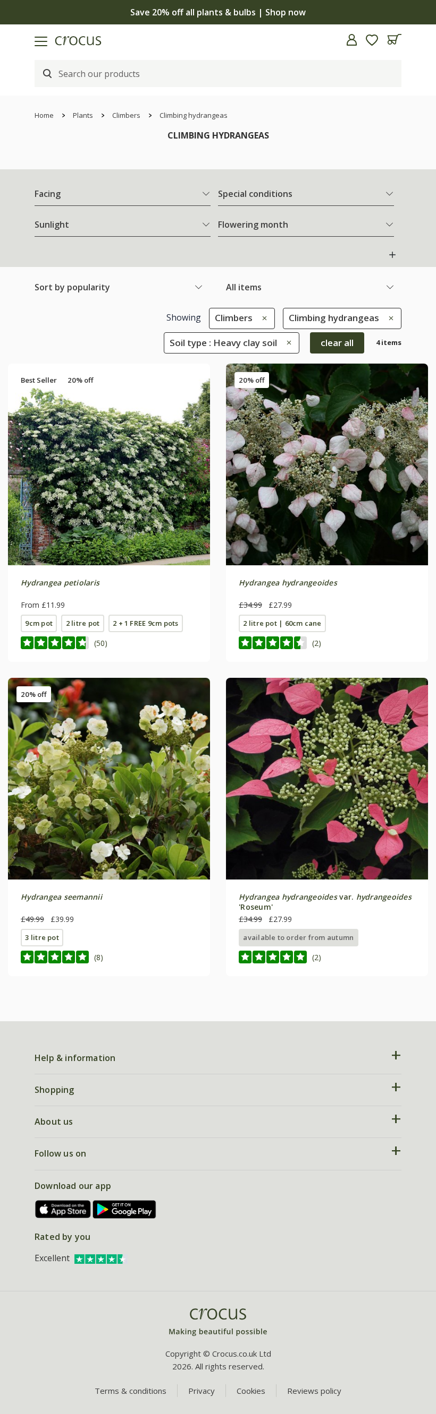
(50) (100, 643)
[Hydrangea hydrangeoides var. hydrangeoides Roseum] (327, 779)
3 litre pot (42, 937)
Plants (83, 115)
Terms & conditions (130, 1390)
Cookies (251, 1390)
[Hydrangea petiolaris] (109, 464)
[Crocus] (218, 1322)
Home (44, 115)
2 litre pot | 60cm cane (282, 623)
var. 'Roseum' (325, 901)
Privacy (201, 1390)
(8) (98, 957)
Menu (12, 40)
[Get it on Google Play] (124, 1209)
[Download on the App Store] (63, 1209)
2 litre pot (83, 623)
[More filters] (392, 255)
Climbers (126, 115)
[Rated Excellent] (101, 1258)
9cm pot (39, 623)
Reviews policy (314, 1390)
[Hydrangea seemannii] (109, 779)
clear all (337, 343)
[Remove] (262, 318)
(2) (316, 643)
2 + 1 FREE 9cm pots (145, 623)
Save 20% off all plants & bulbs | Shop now (218, 12)
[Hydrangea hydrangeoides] (327, 464)
